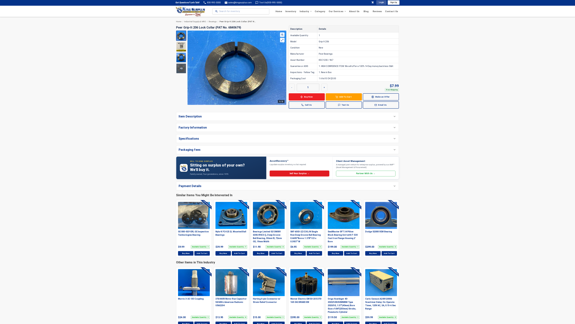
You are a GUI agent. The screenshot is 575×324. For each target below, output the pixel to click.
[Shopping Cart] (373, 2)
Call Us (308, 105)
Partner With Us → (365, 173)
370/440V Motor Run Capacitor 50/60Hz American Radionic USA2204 (231, 302)
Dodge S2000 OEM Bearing (378, 231)
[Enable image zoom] (282, 34)
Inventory (290, 11)
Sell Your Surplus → (300, 173)
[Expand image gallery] (282, 40)
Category (320, 11)
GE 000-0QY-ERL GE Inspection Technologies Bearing (193, 233)
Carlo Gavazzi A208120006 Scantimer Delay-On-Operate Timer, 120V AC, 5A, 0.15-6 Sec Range (380, 304)
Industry (304, 11)
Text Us (345, 105)
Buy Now (308, 97)
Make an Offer (382, 97)
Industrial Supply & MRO (195, 21)
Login (381, 2)
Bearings (213, 21)
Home (279, 11)
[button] (287, 116)
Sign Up (393, 2)
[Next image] (284, 67)
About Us (354, 11)
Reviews (377, 11)
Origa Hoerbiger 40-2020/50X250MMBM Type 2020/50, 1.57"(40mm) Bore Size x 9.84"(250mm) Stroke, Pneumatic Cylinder (342, 305)
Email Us (382, 105)
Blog (366, 11)
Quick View (195, 215)
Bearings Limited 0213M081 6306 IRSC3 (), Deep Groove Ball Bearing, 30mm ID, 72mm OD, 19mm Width (267, 236)
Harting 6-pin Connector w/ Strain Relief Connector (266, 300)
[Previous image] (189, 67)
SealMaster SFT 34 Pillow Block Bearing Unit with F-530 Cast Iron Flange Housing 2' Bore (343, 236)
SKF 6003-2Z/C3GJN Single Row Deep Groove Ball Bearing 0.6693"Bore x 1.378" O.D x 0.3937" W (305, 236)
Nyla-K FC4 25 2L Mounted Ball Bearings (230, 233)
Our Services (336, 11)
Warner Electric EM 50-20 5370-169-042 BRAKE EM (306, 300)
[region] (231, 68)
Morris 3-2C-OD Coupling (191, 299)
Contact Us (391, 11)
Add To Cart (345, 97)
